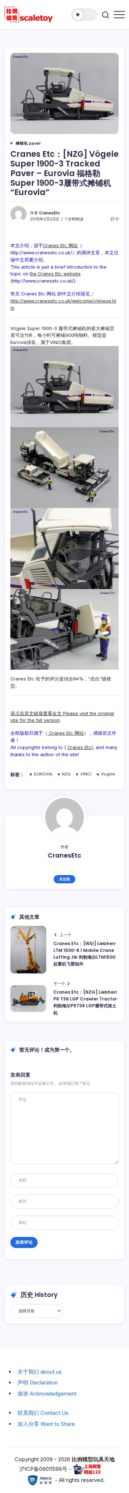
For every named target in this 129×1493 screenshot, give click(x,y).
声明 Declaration (38, 1382)
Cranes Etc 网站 (60, 245)
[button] (84, 14)
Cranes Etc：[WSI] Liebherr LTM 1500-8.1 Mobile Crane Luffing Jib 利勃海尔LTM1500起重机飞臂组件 (84, 953)
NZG (66, 774)
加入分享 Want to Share (46, 1423)
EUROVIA (43, 774)
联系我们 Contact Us (43, 1412)
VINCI (85, 774)
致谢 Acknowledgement (47, 1393)
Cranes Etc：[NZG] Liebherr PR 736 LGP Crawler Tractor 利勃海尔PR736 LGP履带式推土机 (85, 1002)
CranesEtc (49, 212)
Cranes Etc (79, 747)
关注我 (64, 879)
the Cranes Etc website (55, 273)
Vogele (108, 774)
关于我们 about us (40, 1371)
